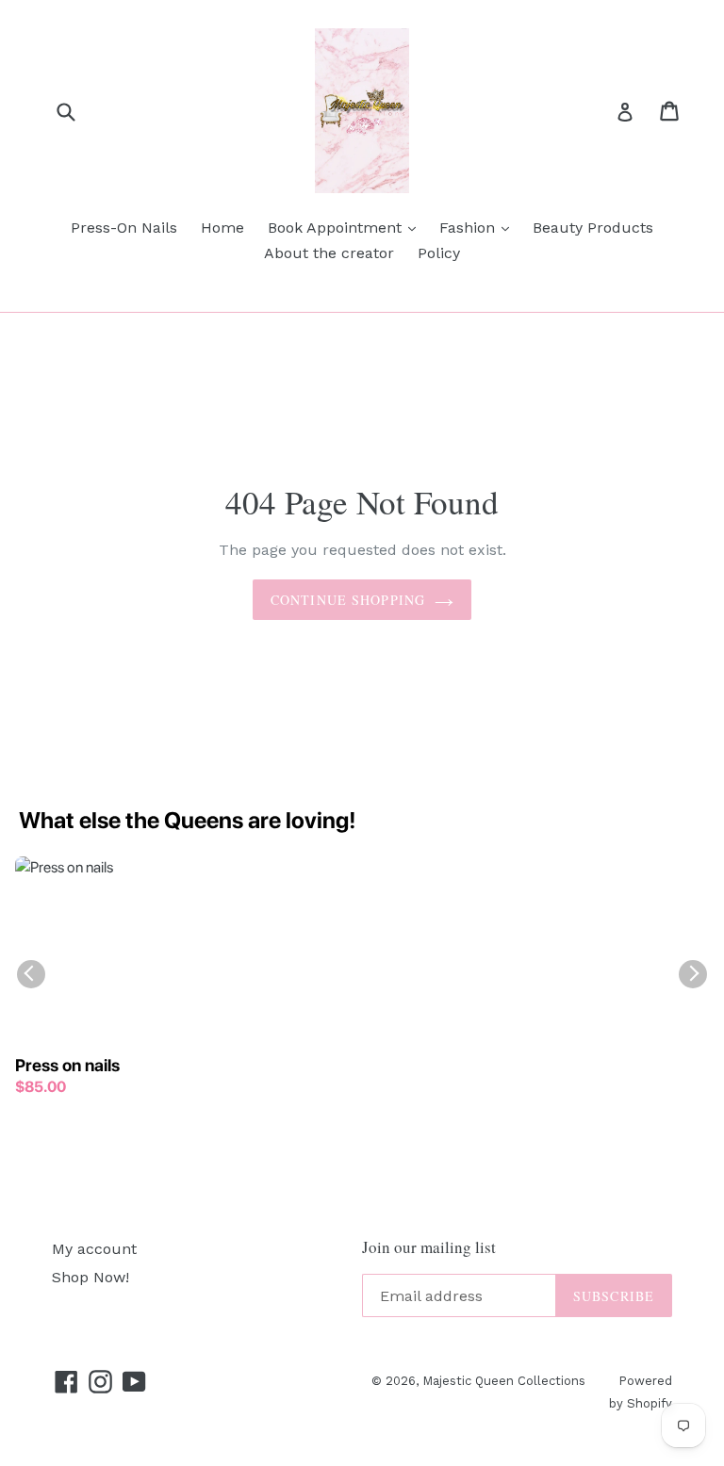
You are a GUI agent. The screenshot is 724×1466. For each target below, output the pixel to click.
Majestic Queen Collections (503, 1381)
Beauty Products (593, 227)
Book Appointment (346, 227)
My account (94, 1249)
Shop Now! (90, 1277)
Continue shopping (348, 600)
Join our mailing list (429, 1247)
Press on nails (67, 1065)
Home (222, 227)
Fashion (478, 227)
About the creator (329, 253)
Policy (439, 253)
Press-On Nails (124, 227)
